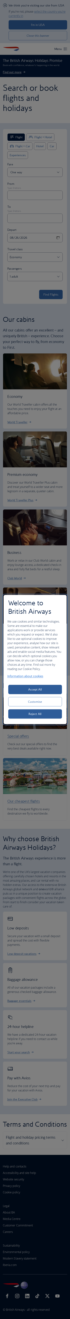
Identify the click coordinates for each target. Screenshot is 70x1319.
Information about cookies (25, 676)
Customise (35, 701)
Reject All (35, 714)
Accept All (35, 689)
